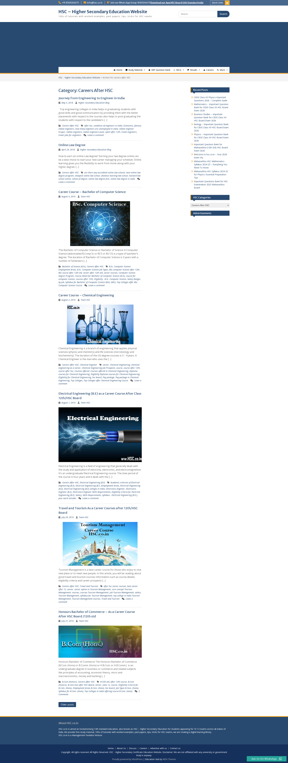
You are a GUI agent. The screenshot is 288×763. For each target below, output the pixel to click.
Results (193, 69)
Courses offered (82, 371)
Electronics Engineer (115, 488)
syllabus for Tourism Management (96, 595)
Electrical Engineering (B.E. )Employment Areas (97, 485)
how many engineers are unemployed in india (96, 128)
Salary (78, 495)
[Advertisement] (144, 44)
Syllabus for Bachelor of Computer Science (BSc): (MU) (90, 282)
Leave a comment (95, 135)
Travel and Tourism (89, 586)
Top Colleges (76, 380)
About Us (121, 748)
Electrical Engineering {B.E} (92, 482)
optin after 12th (112, 131)
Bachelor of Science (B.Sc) (74, 266)
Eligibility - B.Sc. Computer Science (110, 279)
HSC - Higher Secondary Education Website (79, 77)
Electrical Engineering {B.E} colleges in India (84, 488)
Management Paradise (83, 735)
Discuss (132, 748)
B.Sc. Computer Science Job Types (92, 269)
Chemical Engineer (88, 364)
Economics (128, 125)
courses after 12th (84, 279)
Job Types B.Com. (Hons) (127, 688)
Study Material (135, 69)
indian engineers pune (93, 131)
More (222, 69)
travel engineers (129, 131)
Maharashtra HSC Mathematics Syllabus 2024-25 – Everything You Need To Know (210, 164)
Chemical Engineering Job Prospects (98, 367)
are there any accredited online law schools (104, 172)
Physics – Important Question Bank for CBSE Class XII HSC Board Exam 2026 (211, 137)
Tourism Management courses (86, 598)
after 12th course (119, 681)
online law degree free (98, 178)
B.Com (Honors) (69, 681)
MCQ (178, 69)
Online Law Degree (71, 145)
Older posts (67, 704)
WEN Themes (169, 759)
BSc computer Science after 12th (124, 269)
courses (75, 592)
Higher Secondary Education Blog (93, 102)
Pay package (108, 377)
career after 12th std (93, 272)
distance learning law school (114, 175)
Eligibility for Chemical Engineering (74, 377)
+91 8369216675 (70, 2)
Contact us (175, 748)
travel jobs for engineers (69, 135)
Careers (210, 69)
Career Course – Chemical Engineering (86, 295)
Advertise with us (158, 748)
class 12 (106, 684)
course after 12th (132, 367)
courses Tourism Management (94, 592)
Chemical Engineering (120, 364)
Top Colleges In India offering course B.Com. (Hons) (108, 691)
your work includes (67, 498)
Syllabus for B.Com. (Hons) (70, 691)
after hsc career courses (115, 586)
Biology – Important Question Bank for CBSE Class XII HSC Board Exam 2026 (211, 127)
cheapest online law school (87, 175)
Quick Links (217, 2)
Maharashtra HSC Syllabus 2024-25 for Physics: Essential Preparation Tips (211, 174)
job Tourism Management (122, 592)
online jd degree (79, 178)
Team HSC (85, 196)
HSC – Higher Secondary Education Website (102, 11)
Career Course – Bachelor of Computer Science (92, 192)
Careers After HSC (70, 125)
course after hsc (65, 371)
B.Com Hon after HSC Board (81, 684)
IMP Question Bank (160, 69)
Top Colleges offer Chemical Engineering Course (106, 380)
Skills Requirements (92, 495)
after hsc (88, 125)
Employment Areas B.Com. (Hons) (88, 688)
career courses (110, 272)
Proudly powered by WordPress (127, 759)
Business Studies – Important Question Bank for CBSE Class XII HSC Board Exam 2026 (210, 117)
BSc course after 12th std (70, 272)
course (119, 367)
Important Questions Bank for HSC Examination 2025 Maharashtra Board (211, 184)
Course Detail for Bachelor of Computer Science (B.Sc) (100, 275)
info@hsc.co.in (94, 2)
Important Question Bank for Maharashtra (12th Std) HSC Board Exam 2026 (211, 147)
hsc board (97, 377)
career (106, 364)
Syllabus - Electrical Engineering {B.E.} (119, 495)
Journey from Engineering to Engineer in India (91, 98)
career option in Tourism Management (92, 589)
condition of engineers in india (108, 125)
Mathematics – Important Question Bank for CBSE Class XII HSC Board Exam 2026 (211, 107)
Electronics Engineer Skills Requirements (91, 491)
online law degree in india (123, 178)
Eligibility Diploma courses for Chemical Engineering (115, 374)
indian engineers (74, 131)
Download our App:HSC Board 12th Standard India (176, 2)
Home (119, 69)
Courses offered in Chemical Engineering (109, 371)
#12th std (104, 681)
